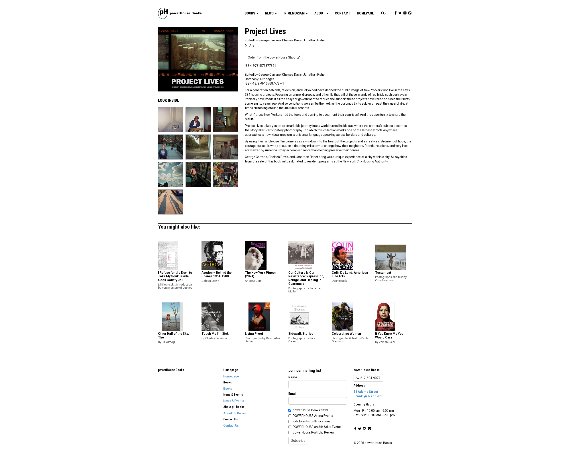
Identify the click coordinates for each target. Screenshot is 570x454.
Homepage (365, 13)
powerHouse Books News (310, 410)
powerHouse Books (171, 370)
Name (292, 377)
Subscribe (298, 440)
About (320, 13)
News (270, 13)
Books (250, 13)
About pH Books (234, 413)
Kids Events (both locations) (312, 421)
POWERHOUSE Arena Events (313, 416)
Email (292, 393)
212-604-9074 (369, 378)
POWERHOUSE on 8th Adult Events (317, 427)
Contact (342, 13)
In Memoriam (294, 13)
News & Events (233, 401)
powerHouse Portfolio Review (313, 432)
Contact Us (231, 425)
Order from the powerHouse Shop (272, 57)
